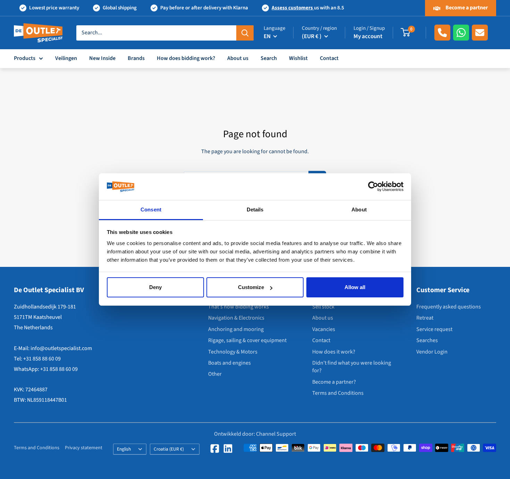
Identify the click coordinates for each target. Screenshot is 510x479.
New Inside (102, 58)
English (124, 449)
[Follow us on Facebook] (215, 448)
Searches (427, 340)
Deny (155, 287)
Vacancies (323, 329)
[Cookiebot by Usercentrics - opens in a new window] (373, 187)
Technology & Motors (232, 352)
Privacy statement (83, 447)
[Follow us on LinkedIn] (228, 448)
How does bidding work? (186, 58)
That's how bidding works (238, 307)
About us (237, 58)
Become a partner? (334, 382)
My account (368, 36)
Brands (136, 58)
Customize (251, 287)
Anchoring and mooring (236, 329)
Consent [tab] (151, 209)
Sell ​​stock (323, 307)
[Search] (245, 32)
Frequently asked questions (448, 307)
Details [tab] (255, 209)
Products (24, 58)
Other (215, 374)
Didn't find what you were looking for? (351, 366)
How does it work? (333, 352)
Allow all (355, 287)
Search (269, 58)
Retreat (424, 318)
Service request (434, 329)
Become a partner (466, 7)
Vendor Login (432, 352)
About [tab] (359, 209)
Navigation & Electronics (236, 318)
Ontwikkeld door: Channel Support (255, 434)
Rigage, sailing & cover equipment (247, 340)
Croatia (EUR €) (169, 449)
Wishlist (298, 58)
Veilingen (66, 58)
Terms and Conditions (338, 393)
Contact (329, 58)
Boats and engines (229, 363)
